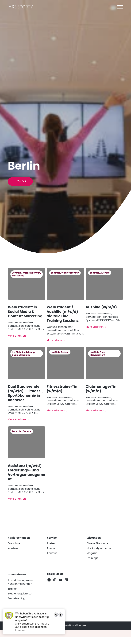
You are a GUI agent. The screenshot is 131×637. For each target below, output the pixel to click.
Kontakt (52, 553)
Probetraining (16, 598)
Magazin (91, 553)
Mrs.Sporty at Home (98, 548)
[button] (120, 7)
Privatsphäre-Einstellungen (68, 625)
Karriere (13, 548)
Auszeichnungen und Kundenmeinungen (21, 582)
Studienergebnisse (19, 593)
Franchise (14, 543)
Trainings (92, 558)
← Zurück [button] (20, 181)
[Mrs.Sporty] (21, 8)
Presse (51, 548)
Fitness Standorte (97, 543)
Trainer (12, 589)
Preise (51, 543)
